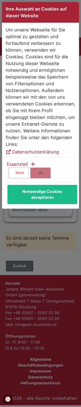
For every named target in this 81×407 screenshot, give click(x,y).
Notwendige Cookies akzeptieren (42, 194)
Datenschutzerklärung (35, 152)
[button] (21, 164)
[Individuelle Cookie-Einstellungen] (7, 399)
